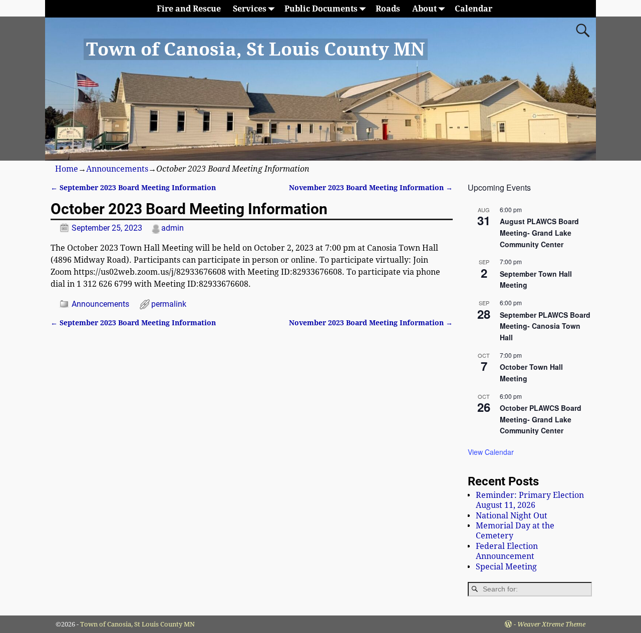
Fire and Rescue (189, 9)
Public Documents (321, 9)
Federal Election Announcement (507, 551)
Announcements (117, 169)
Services (249, 9)
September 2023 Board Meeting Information (133, 188)
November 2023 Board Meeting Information (371, 188)
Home (66, 169)
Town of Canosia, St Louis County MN (255, 49)
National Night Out (511, 515)
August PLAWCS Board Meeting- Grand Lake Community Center (539, 232)
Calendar (473, 9)
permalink (168, 304)
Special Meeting (506, 566)
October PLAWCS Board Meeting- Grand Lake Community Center (540, 419)
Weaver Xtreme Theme (551, 624)
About (424, 9)
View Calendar (491, 452)
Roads (388, 9)
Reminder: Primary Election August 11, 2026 (530, 500)
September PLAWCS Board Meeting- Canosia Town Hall (545, 326)
